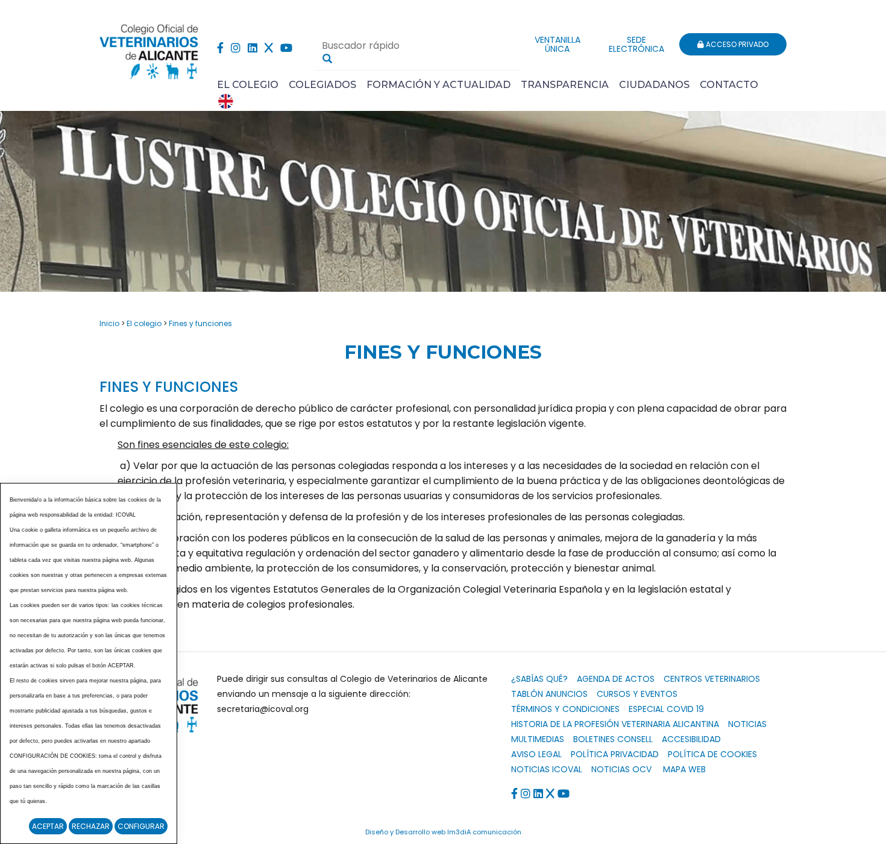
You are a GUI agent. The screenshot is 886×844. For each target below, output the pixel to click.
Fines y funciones (200, 323)
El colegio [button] (247, 84)
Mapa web (684, 769)
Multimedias (537, 739)
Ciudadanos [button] (654, 84)
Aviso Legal (536, 754)
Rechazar (91, 826)
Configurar (141, 826)
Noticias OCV (621, 769)
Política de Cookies (712, 754)
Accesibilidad (691, 739)
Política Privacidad (615, 754)
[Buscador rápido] (327, 58)
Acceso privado (736, 44)
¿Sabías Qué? (539, 679)
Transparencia (565, 84)
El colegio (144, 323)
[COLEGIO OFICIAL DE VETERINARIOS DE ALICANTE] (149, 48)
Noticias (747, 724)
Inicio (109, 323)
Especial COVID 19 (666, 709)
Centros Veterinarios (712, 679)
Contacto (729, 84)
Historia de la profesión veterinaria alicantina (615, 724)
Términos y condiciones (565, 709)
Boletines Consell (613, 739)
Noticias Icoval (546, 769)
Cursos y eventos (637, 694)
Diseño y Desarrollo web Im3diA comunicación (443, 832)
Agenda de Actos (616, 679)
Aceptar (48, 826)
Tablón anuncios (549, 694)
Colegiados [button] (322, 84)
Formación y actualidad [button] (438, 84)
